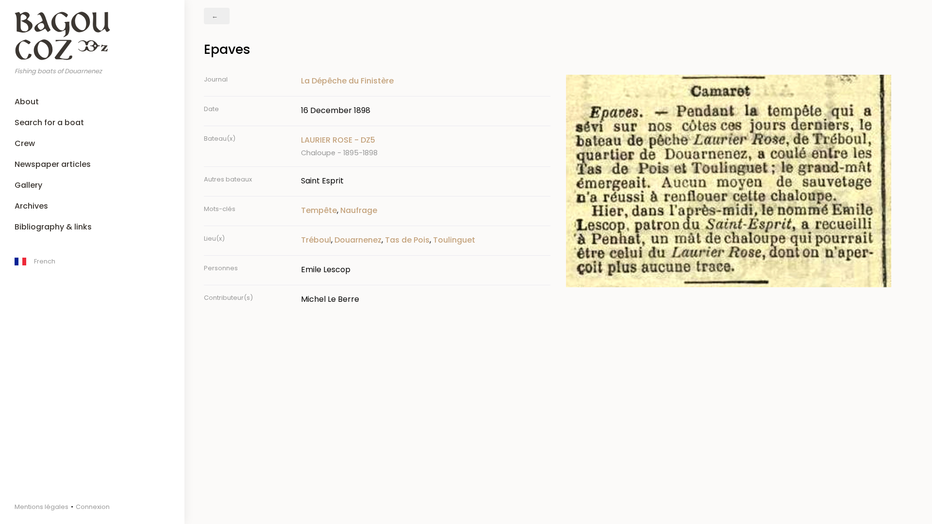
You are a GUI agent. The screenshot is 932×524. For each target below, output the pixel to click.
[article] (425, 146)
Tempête (319, 210)
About (27, 101)
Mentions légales (41, 507)
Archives (31, 206)
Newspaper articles (53, 164)
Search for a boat (49, 122)
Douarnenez (358, 240)
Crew (25, 143)
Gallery (28, 185)
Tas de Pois (407, 240)
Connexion (93, 507)
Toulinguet (454, 240)
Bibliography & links (53, 226)
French (44, 261)
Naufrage (358, 210)
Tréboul (316, 240)
